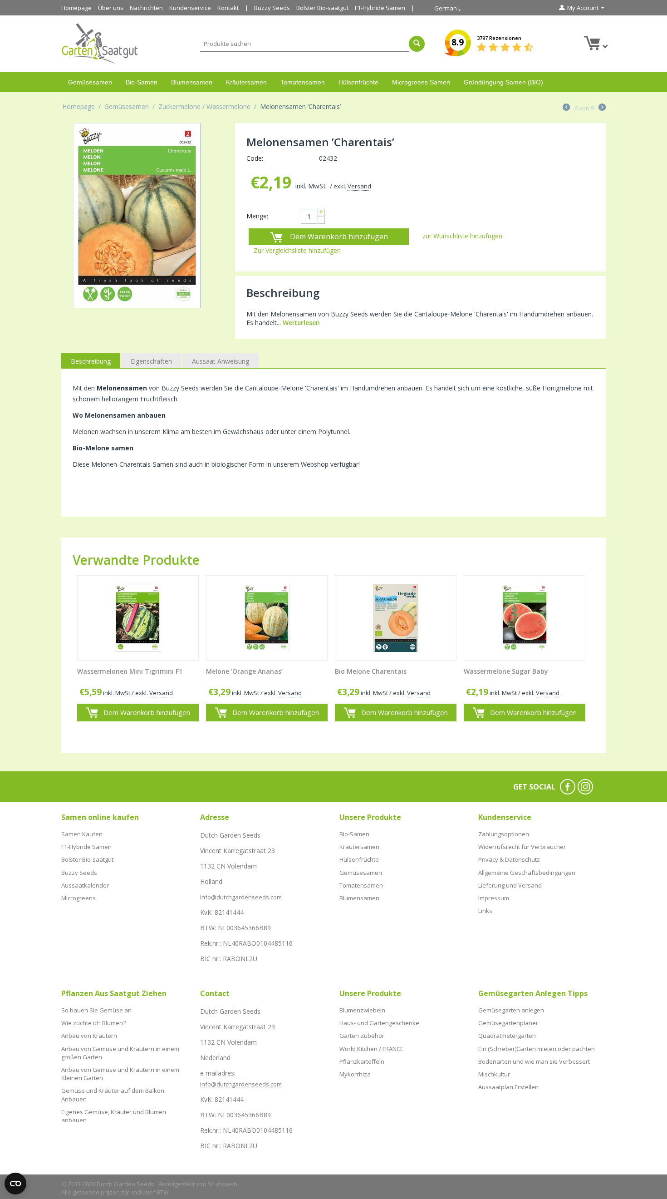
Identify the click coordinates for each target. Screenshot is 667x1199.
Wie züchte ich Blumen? (93, 1023)
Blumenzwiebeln (362, 1010)
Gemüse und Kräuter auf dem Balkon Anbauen (112, 1094)
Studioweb (222, 1184)
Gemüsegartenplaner (508, 1023)
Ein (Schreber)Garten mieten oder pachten (536, 1049)
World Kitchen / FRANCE (371, 1049)
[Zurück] (566, 108)
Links (485, 911)
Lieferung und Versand (510, 885)
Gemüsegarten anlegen (511, 1010)
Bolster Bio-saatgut (322, 8)
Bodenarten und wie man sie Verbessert (534, 1061)
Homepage (76, 8)
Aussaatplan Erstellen (508, 1087)
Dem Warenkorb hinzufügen (339, 237)
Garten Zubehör (361, 1035)
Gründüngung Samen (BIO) (503, 82)
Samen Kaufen (82, 834)
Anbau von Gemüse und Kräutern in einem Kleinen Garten (120, 1074)
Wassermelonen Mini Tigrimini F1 (129, 672)
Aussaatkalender (85, 885)
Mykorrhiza (355, 1074)
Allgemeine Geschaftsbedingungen (526, 872)
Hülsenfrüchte (358, 82)
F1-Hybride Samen (380, 8)
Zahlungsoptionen (503, 834)
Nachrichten (146, 8)
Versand (359, 186)
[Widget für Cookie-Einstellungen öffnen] (15, 1183)
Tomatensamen (302, 82)
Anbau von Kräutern (89, 1035)
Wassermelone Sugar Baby (506, 672)
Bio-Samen (141, 82)
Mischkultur (494, 1074)
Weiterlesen (301, 322)
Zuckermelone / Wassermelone (204, 106)
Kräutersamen (246, 82)
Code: (254, 158)
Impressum (493, 898)
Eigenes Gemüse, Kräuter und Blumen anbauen (113, 1116)
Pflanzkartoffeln (361, 1061)
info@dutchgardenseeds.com (241, 897)
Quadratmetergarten (507, 1035)
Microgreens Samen (421, 82)
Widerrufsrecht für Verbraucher (522, 847)
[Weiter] (602, 108)
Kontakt (228, 8)
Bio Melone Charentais (371, 672)
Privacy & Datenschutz (509, 859)
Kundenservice (190, 8)
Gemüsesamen (90, 82)
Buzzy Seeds (272, 8)
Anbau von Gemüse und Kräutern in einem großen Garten (120, 1053)
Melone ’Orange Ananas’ (244, 672)
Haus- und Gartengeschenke (379, 1023)
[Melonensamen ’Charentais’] (137, 215)
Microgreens (78, 898)
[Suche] (417, 44)
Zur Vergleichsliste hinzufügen (297, 250)
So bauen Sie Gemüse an (96, 1010)
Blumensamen (191, 82)
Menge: (257, 216)
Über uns (110, 8)
